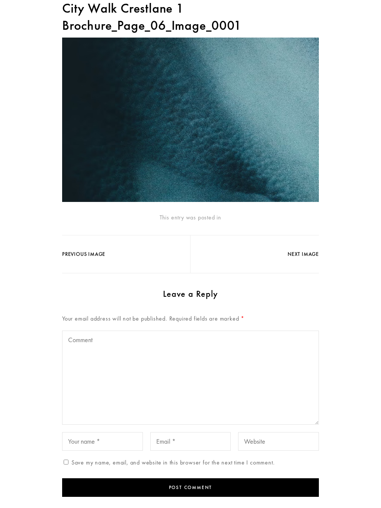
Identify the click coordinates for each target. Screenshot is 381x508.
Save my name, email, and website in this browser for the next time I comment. (173, 462)
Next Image (303, 254)
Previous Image (83, 254)
